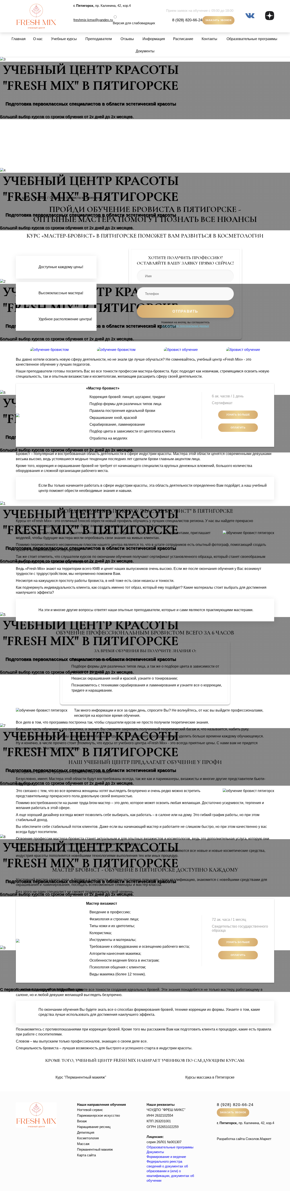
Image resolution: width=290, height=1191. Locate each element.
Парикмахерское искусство (98, 1115)
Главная (19, 39)
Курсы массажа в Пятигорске (209, 1077)
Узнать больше (238, 414)
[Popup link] (49, 350)
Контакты (209, 39)
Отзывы (127, 39)
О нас (38, 39)
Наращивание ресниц (94, 1127)
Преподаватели (98, 39)
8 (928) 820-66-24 (187, 20)
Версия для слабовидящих (134, 23)
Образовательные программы (252, 39)
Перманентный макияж (95, 1149)
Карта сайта (86, 1155)
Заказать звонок (218, 20)
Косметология (88, 1138)
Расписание (183, 39)
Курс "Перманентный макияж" (81, 1077)
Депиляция (85, 1132)
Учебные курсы (64, 39)
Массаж (83, 1144)
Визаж (82, 1121)
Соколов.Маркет (258, 1139)
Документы (145, 51)
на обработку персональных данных (185, 326)
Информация (154, 39)
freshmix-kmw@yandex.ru (93, 20)
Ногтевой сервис (90, 1110)
